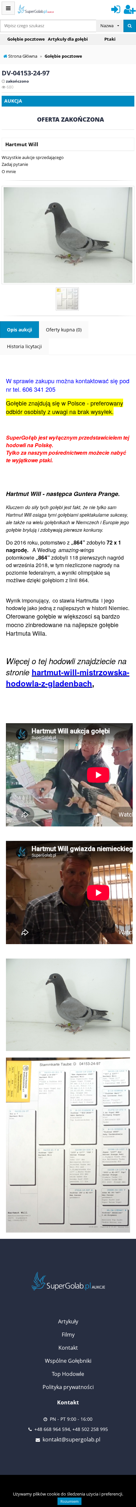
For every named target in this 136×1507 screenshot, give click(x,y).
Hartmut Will (21, 144)
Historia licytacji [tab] (24, 346)
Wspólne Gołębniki (68, 1360)
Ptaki (110, 39)
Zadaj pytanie (15, 164)
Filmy (68, 1334)
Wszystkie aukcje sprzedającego (33, 157)
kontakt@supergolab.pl (71, 1439)
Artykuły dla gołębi (68, 39)
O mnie (9, 171)
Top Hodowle (68, 1374)
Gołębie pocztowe (26, 39)
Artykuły (68, 1321)
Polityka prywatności (68, 1387)
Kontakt (68, 1347)
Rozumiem (69, 1501)
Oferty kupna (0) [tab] (64, 330)
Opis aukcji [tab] (19, 330)
